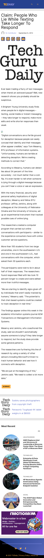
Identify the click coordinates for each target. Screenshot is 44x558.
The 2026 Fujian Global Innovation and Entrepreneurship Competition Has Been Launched (32, 502)
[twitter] (13, 39)
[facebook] (3, 39)
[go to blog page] (39, 431)
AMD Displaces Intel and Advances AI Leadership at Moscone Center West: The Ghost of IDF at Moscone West (33, 444)
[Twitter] (21, 548)
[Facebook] (25, 548)
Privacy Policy (24, 555)
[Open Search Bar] (32, 4)
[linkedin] (18, 39)
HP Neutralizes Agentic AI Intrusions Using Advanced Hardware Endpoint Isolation (32, 483)
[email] (23, 39)
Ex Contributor (11, 33)
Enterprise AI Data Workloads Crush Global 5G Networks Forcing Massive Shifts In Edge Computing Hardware (32, 463)
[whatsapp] (8, 39)
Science (6, 386)
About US (34, 555)
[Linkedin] (16, 548)
